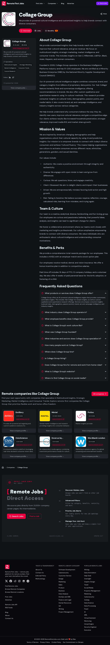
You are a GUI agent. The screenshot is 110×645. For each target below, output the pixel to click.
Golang (86, 600)
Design (61, 579)
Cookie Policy (56, 642)
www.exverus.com (58, 445)
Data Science (89, 603)
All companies (98, 394)
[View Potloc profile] (91, 421)
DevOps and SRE (64, 597)
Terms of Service (32, 642)
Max (74, 639)
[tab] (25, 31)
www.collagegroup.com (20, 48)
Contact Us (9, 618)
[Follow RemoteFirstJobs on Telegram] (28, 581)
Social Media (88, 588)
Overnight (87, 579)
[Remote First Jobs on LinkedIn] (23, 581)
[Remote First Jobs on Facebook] (10, 581)
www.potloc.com (94, 419)
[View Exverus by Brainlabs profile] (55, 446)
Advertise (70, 3)
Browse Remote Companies (15, 589)
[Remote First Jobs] (3, 467)
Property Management (92, 591)
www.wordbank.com (95, 445)
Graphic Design (89, 582)
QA (60, 606)
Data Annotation (90, 573)
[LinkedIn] (9, 77)
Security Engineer (90, 627)
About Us (39, 570)
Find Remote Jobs (11, 586)
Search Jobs (17, 516)
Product (61, 588)
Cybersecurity (64, 573)
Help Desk (87, 576)
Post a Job (103, 3)
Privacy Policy (45, 642)
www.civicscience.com (23, 445)
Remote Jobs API (11, 605)
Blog (62, 3)
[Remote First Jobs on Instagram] (19, 581)
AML (85, 615)
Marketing (62, 582)
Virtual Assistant (90, 618)
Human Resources (65, 603)
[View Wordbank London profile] (91, 446)
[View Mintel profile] (55, 421)
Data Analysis (63, 594)
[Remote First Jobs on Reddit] (15, 581)
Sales (60, 585)
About (7, 615)
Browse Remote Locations (14, 592)
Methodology (40, 579)
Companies (11, 467)
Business (62, 591)
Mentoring (87, 621)
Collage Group (23, 467)
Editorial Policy (41, 576)
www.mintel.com (57, 419)
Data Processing (90, 606)
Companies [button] (52, 3)
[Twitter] (13, 77)
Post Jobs (8, 597)
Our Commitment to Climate (73, 642)
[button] (103, 14)
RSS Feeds (9, 608)
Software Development (67, 570)
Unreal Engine (89, 624)
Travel (86, 585)
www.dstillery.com (21, 419)
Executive (87, 630)
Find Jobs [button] (39, 3)
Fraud (86, 609)
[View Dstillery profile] (19, 421)
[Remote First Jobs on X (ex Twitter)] (6, 581)
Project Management (66, 612)
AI (85, 612)
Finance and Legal (65, 600)
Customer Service (65, 576)
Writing (61, 609)
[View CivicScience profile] (19, 446)
